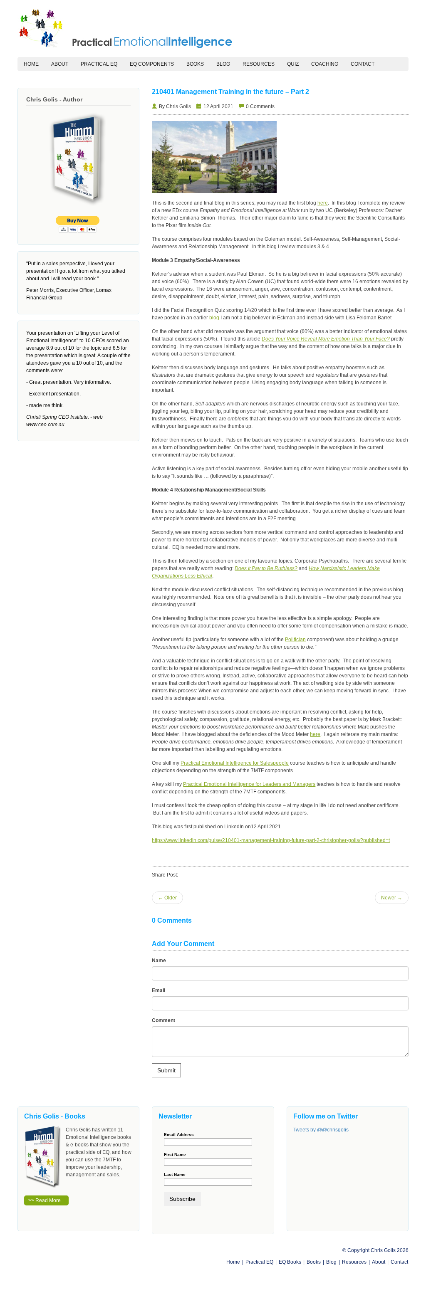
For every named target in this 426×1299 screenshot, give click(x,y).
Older (167, 898)
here (322, 203)
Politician (295, 639)
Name (159, 960)
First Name (175, 1155)
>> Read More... (46, 1200)
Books (195, 64)
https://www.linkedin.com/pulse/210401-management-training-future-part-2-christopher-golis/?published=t (271, 840)
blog (214, 318)
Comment (163, 1020)
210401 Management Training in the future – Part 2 (230, 91)
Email (158, 990)
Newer (391, 898)
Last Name (175, 1175)
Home (34, 64)
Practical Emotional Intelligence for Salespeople (235, 763)
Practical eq (99, 64)
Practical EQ (259, 1262)
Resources (259, 64)
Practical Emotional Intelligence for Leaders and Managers (249, 784)
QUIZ (293, 64)
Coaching (324, 64)
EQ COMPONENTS (152, 64)
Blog (223, 64)
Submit (166, 1070)
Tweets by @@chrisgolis (321, 1130)
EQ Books (290, 1262)
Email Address (179, 1135)
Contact (362, 64)
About (59, 64)
